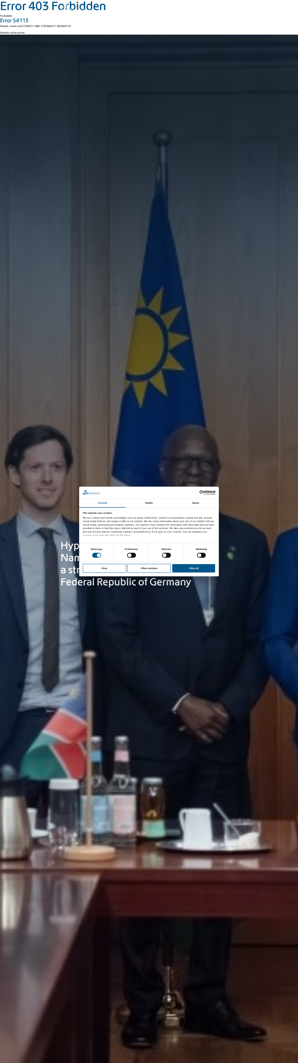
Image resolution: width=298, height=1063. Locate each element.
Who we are (227, 11)
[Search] (169, 4)
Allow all (193, 568)
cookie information (158, 542)
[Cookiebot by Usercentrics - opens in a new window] (201, 492)
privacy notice (182, 542)
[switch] (131, 555)
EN (233, 4)
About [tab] (195, 503)
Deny (104, 568)
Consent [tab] (102, 503)
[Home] (77, 8)
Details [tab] (149, 503)
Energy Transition (165, 11)
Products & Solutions (191, 11)
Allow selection (149, 568)
